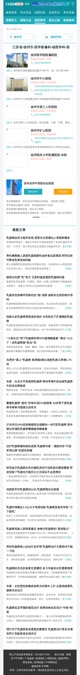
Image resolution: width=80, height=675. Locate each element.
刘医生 (37, 205)
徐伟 (24, 201)
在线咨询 (63, 191)
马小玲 (9, 201)
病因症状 (40, 12)
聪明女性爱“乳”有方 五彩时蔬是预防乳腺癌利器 (35, 277)
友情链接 (39, 662)
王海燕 (55, 205)
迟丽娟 (60, 201)
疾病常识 (54, 12)
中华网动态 (51, 662)
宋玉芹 (51, 201)
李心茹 (32, 201)
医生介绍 (54, 20)
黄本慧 (41, 201)
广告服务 (29, 658)
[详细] (68, 246)
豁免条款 (27, 662)
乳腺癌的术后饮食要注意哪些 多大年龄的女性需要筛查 (39, 568)
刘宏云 (46, 205)
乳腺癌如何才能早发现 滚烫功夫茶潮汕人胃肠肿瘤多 (38, 237)
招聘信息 (52, 658)
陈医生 (28, 205)
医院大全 (25, 20)
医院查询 (40, 20)
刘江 (63, 205)
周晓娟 (9, 205)
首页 (8, 29)
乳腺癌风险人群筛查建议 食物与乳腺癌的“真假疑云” (38, 528)
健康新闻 (11, 12)
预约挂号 (33, 191)
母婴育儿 (11, 20)
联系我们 (40, 658)
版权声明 (63, 658)
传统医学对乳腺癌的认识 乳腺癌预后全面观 (32, 489)
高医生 (19, 205)
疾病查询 (68, 20)
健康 (27, 4)
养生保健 (68, 12)
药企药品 (25, 12)
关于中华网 (17, 658)
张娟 (18, 201)
